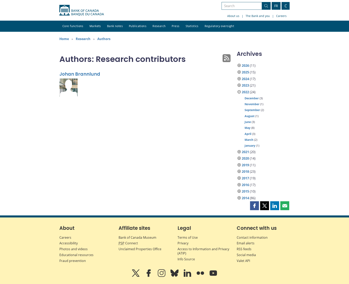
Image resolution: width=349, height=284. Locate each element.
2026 (245, 65)
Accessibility (68, 243)
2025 (245, 72)
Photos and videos (73, 249)
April (248, 134)
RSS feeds (244, 249)
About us (233, 16)
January (250, 145)
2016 (245, 185)
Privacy (183, 243)
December (252, 98)
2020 (245, 158)
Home (64, 39)
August (249, 116)
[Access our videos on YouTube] (213, 276)
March (249, 140)
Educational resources (76, 255)
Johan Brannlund (79, 74)
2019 (245, 165)
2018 (245, 171)
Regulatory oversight (219, 26)
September (252, 110)
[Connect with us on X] (136, 276)
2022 (245, 92)
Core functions (72, 26)
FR (276, 6)
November (252, 104)
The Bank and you (258, 16)
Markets (95, 26)
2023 (245, 85)
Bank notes (115, 26)
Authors (103, 39)
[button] (254, 205)
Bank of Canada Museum (137, 237)
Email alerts (245, 243)
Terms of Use (188, 237)
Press (175, 26)
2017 (245, 178)
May (247, 128)
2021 (245, 152)
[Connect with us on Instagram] (162, 276)
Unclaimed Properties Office (140, 249)
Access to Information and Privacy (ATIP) (203, 251)
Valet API (243, 261)
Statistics (192, 26)
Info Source (186, 259)
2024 (245, 79)
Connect (128, 243)
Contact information (252, 237)
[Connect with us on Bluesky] (174, 276)
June (248, 122)
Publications (137, 26)
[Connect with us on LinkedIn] (187, 276)
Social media (246, 255)
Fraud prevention (72, 261)
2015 (245, 191)
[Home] (81, 10)
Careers (281, 16)
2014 (245, 198)
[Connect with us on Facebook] (149, 276)
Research (159, 26)
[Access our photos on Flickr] (200, 276)
